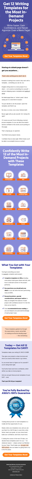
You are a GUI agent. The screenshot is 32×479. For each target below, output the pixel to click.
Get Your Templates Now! (16, 56)
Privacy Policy (19, 475)
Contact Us (12, 475)
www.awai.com (16, 471)
